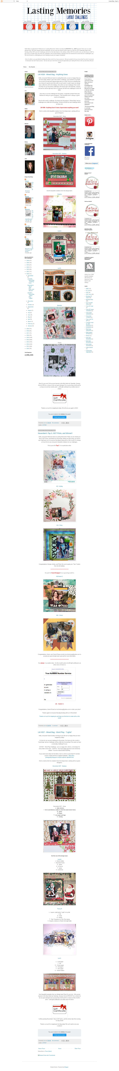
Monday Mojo (89, 299)
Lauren (59, 231)
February (30, 323)
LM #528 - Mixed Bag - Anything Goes (53, 74)
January (30, 325)
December (30, 275)
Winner (88, 335)
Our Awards (32, 67)
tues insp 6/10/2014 (88, 338)
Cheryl (27, 181)
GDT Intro (88, 294)
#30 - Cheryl (59, 615)
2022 (27, 269)
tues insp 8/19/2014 (88, 341)
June (29, 314)
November (30, 301)
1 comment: (55, 725)
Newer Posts (41, 1048)
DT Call (88, 290)
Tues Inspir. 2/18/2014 (89, 313)
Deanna (59, 194)
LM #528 (44, 425)
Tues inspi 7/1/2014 (88, 316)
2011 (27, 346)
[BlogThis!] (64, 423)
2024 (27, 265)
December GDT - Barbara (59, 153)
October (30, 304)
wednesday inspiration (89, 351)
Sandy (27, 239)
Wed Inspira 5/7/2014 (89, 333)
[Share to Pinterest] (68, 423)
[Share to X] (65, 423)
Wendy (27, 196)
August (30, 310)
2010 (27, 348)
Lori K (59, 958)
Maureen (59, 305)
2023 (27, 267)
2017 (27, 333)
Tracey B (59, 908)
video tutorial (89, 347)
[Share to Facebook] (67, 423)
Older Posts (78, 1048)
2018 (27, 330)
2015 (27, 337)
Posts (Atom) (48, 1051)
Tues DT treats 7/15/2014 (90, 310)
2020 (27, 273)
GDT (87, 292)
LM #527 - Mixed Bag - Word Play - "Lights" (55, 732)
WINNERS (88, 327)
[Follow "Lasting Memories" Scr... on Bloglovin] (92, 164)
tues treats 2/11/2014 (88, 344)
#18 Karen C (59, 576)
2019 (27, 328)
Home (24, 67)
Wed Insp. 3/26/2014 (88, 329)
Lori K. (59, 268)
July (29, 312)
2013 (27, 341)
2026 (27, 260)
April (29, 319)
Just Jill (27, 226)
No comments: (55, 422)
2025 (27, 262)
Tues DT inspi (89, 306)
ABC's (87, 288)
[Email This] (62, 423)
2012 (27, 344)
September (31, 306)
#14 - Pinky (59, 525)
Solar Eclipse (32, 230)
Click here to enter (59, 417)
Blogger (66, 1067)
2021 (27, 271)
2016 (27, 335)
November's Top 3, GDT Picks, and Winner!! (55, 433)
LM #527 (44, 1042)
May (29, 317)
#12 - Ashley (59, 486)
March (29, 321)
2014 (27, 339)
